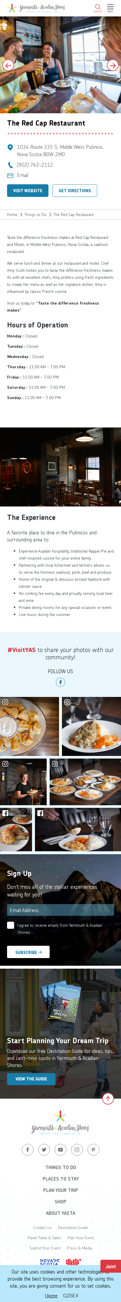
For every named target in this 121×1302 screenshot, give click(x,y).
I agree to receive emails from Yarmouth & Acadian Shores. (59, 928)
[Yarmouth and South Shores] (36, 8)
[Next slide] (113, 65)
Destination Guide (73, 1227)
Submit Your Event (44, 1248)
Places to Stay (61, 1179)
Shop (60, 1202)
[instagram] (77, 1150)
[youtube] (60, 1150)
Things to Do (35, 214)
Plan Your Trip (60, 1190)
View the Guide (31, 1079)
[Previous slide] (8, 65)
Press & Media (79, 1248)
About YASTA (60, 1213)
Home (12, 214)
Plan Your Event (81, 1237)
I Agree (51, 1295)
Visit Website (27, 190)
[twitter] (44, 1150)
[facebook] (60, 682)
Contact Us (42, 1227)
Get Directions (75, 190)
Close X (70, 1295)
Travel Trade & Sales (44, 1237)
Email (22, 175)
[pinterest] (93, 1150)
